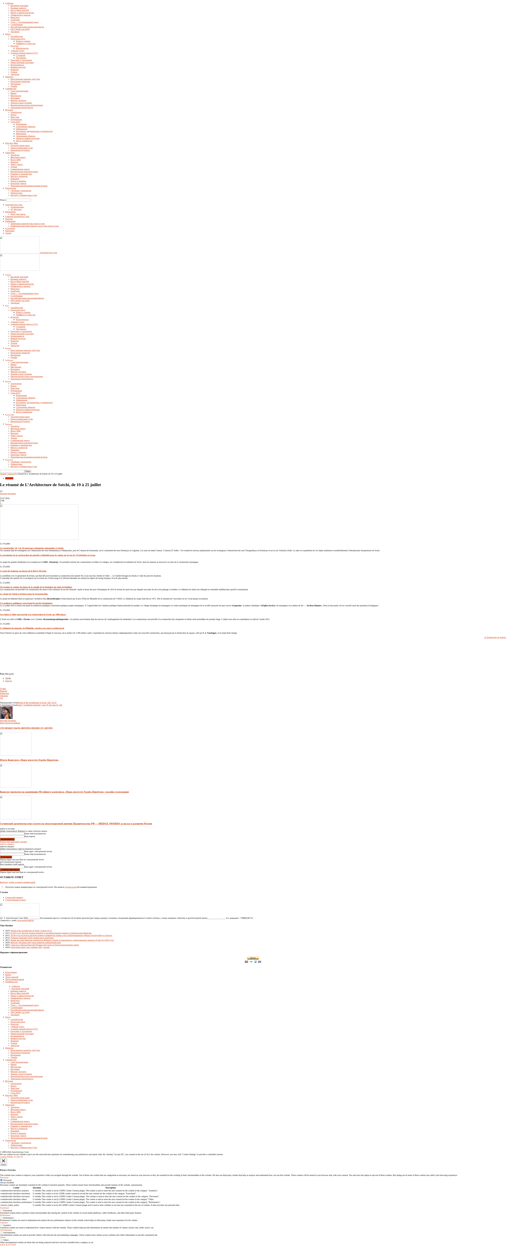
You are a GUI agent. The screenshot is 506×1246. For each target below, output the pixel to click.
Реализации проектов (20, 81)
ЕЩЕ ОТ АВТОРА (44, 728)
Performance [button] (5, 1215)
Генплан (9, 219)
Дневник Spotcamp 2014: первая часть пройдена (32, 938)
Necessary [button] (4, 1177)
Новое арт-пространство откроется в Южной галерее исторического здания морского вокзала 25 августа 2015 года (62, 940)
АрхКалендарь (17, 207)
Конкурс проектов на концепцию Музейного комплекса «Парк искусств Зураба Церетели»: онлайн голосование (64, 791)
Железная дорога (18, 157)
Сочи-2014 (15, 122)
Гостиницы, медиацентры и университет (34, 131)
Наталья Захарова (8, 493)
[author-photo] (6, 718)
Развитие (15, 70)
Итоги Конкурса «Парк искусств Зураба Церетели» (29, 760)
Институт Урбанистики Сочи (24, 195)
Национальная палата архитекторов (27, 105)
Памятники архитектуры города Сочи (28, 224)
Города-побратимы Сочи (22, 148)
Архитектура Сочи (13, 205)
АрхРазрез (15, 20)
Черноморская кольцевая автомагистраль (29, 186)
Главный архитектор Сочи (17, 216)
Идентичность (22, 48)
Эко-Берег (15, 32)
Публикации (16, 119)
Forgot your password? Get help (13, 842)
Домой (3, 474)
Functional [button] (4, 1208)
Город (8, 34)
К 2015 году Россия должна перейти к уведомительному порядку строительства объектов (51, 933)
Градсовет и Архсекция (21, 60)
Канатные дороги (18, 183)
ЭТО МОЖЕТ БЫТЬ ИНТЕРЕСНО (17, 728)
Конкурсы (15, 17)
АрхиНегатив (17, 36)
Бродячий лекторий (19, 5)
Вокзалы (14, 162)
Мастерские (16, 96)
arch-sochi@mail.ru (25, 920)
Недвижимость (17, 65)
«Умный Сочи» (17, 51)
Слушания (20, 55)
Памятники (10, 221)
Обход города (17, 164)
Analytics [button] (4, 1222)
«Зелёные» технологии (21, 190)
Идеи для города (18, 214)
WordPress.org (11, 982)
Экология (15, 74)
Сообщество (10, 88)
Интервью (15, 98)
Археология (16, 112)
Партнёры (9, 231)
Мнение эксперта (18, 100)
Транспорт (10, 153)
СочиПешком (17, 24)
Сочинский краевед (14, 897)
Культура (15, 46)
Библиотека (10, 212)
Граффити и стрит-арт (26, 43)
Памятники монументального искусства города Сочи (35, 226)
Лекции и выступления (21, 103)
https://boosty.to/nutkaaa (10, 723)
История (9, 110)
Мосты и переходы (19, 176)
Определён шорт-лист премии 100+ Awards (30, 947)
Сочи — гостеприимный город (25, 22)
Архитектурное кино (20, 145)
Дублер (14, 167)
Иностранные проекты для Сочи (25, 79)
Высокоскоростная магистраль (24, 171)
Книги (13, 115)
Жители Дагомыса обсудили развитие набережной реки (36, 942)
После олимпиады (24, 141)
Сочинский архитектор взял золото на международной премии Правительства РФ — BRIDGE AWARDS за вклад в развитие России (76, 823)
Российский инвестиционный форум (27, 27)
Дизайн (14, 86)
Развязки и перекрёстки (21, 174)
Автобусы (15, 155)
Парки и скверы (23, 41)
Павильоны (21, 134)
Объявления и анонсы (20, 15)
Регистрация (11, 972)
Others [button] (3, 1237)
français (8, 681)
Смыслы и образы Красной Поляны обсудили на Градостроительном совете (45, 945)
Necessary (7, 1180)
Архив (8, 233)
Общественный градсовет (22, 62)
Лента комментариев (14, 979)
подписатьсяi (71, 887)
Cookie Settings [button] (6, 1157)
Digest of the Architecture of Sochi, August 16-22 (31, 931)
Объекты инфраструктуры (28, 138)
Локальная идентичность (22, 107)
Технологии (10, 188)
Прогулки (15, 117)
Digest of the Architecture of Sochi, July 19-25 (37, 703)
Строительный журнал (15, 900)
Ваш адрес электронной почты (38, 851)
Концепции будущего (20, 150)
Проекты (9, 77)
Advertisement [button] (6, 1230)
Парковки (15, 179)
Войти (8, 975)
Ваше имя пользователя (35, 833)
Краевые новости (18, 8)
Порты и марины (18, 181)
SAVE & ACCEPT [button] (8, 1245)
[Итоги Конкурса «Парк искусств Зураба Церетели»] (15, 755)
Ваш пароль (29, 836)
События (9, 3)
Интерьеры (16, 84)
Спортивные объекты (25, 126)
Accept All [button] (18, 1157)
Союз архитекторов (19, 91)
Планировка (21, 124)
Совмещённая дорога (20, 169)
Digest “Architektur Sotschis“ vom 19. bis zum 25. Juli (39, 705)
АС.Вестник (16, 209)
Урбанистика (16, 193)
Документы (21, 58)
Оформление (21, 129)
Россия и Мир (11, 143)
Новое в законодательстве (22, 13)
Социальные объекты (25, 136)
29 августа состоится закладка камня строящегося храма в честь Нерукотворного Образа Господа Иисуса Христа (61, 935)
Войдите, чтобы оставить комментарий (17, 882)
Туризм (14, 72)
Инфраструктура (18, 67)
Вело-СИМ (16, 160)
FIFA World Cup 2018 (20, 29)
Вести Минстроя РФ (20, 10)
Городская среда (18, 39)
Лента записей (11, 977)
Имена (13, 93)
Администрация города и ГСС (24, 53)
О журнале (10, 228)
